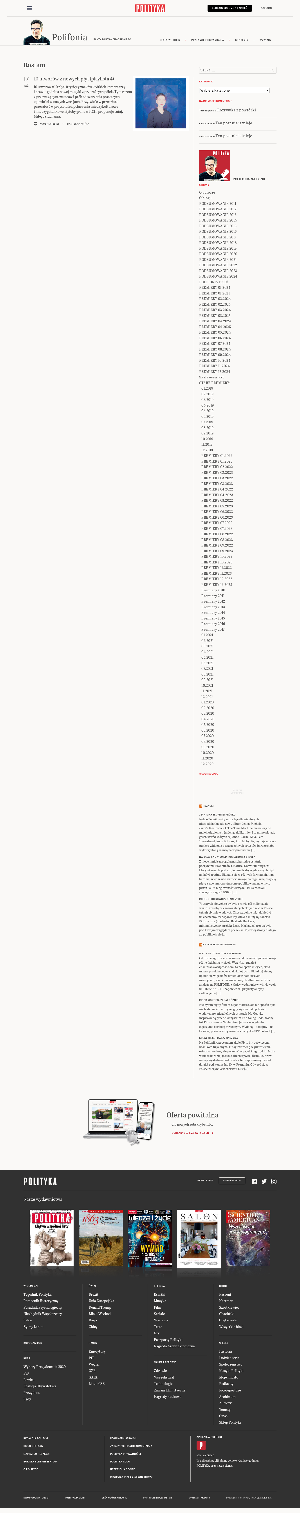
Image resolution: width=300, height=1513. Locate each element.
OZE (92, 1370)
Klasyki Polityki (231, 1370)
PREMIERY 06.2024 (215, 337)
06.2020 (207, 730)
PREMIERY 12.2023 (216, 584)
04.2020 (208, 718)
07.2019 (207, 421)
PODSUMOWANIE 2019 (218, 248)
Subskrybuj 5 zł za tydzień (190, 1132)
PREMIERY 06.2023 (217, 517)
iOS (199, 1455)
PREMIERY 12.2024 (214, 371)
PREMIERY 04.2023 (217, 494)
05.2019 (207, 410)
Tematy (225, 1409)
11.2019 (207, 444)
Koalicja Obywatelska (39, 1385)
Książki (159, 1294)
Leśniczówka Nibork (114, 1498)
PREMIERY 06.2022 (217, 511)
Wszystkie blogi (231, 1326)
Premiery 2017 (213, 629)
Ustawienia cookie (122, 1469)
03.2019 (207, 399)
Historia (225, 1351)
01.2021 (207, 634)
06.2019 (207, 416)
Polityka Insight (75, 1498)
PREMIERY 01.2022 (216, 455)
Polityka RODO (120, 1461)
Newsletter (205, 1180)
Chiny (93, 1326)
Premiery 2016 (213, 623)
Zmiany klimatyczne (169, 1390)
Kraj (26, 1358)
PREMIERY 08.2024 (215, 349)
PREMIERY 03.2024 (215, 309)
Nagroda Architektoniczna (174, 1345)
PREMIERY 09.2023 (217, 550)
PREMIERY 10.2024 (214, 360)
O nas (223, 1415)
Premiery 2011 (213, 595)
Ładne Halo (166, 1498)
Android (208, 1455)
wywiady (265, 40)
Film (157, 1307)
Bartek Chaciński (78, 123)
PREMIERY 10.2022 (216, 556)
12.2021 (207, 696)
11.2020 (207, 758)
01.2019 (207, 388)
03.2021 (207, 645)
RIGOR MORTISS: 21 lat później (219, 1000)
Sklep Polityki (230, 1422)
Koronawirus (32, 1343)
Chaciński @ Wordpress (219, 944)
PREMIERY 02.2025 (215, 304)
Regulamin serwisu (123, 1438)
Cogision (156, 1498)
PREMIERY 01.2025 (214, 293)
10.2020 (207, 752)
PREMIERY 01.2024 (214, 287)
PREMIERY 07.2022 (216, 522)
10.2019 (207, 438)
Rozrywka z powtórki (236, 110)
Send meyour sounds (237, 791)
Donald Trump (100, 1307)
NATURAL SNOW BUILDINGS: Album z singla (227, 856)
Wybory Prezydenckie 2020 (44, 1366)
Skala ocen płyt (211, 377)
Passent (225, 1294)
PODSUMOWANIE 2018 (218, 242)
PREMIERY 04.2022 (217, 489)
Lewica (28, 1379)
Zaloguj (266, 8)
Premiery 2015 (213, 618)
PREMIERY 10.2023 (216, 562)
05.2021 (207, 657)
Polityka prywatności (125, 1454)
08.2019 (207, 427)
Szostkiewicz (229, 1307)
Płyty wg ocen (170, 40)
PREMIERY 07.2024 (214, 343)
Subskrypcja (232, 1180)
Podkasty (226, 1383)
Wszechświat (164, 1377)
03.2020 (207, 713)
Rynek (93, 1343)
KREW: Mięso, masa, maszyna (218, 1038)
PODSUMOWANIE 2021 (218, 259)
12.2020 (207, 763)
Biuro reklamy (33, 1446)
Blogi (223, 1286)
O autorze (207, 192)
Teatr (158, 1326)
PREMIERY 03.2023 (217, 483)
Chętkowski (228, 1319)
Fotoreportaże (230, 1390)
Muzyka (160, 1300)
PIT (91, 1357)
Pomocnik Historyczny (40, 1300)
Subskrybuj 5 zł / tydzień (230, 8)
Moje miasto (228, 1377)
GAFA (93, 1377)
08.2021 (207, 674)
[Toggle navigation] (29, 8)
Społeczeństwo (230, 1364)
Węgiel (94, 1364)
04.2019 (207, 405)
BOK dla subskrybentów (40, 1461)
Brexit (93, 1294)
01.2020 (207, 702)
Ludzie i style (229, 1357)
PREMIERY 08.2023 (217, 539)
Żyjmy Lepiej (33, 1326)
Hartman (226, 1300)
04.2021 (207, 651)
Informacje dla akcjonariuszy (131, 1477)
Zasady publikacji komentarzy (131, 1446)
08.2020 (207, 741)
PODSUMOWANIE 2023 (218, 270)
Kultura (159, 1286)
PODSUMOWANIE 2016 (218, 231)
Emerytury (97, 1351)
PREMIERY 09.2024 (215, 354)
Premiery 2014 (213, 612)
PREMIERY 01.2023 (216, 461)
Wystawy (161, 1319)
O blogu (205, 197)
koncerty (241, 40)
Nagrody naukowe (167, 1396)
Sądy (27, 1398)
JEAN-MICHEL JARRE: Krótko (217, 814)
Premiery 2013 (213, 606)
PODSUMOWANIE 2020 (218, 253)
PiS (26, 1373)
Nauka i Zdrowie (165, 1362)
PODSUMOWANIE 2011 (217, 203)
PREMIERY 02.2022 (217, 466)
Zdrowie (160, 1370)
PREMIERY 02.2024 (215, 298)
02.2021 (207, 640)
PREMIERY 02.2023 (217, 472)
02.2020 (207, 707)
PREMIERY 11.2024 (214, 365)
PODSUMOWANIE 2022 (218, 264)
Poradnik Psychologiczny (42, 1307)
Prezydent (31, 1392)
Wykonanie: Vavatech (199, 1498)
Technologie (163, 1383)
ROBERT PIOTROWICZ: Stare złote (221, 899)
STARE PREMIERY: (214, 382)
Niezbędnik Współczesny (42, 1313)
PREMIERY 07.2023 (216, 528)
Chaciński (227, 1313)
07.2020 (207, 735)
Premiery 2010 (213, 589)
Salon (27, 1319)
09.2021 (207, 679)
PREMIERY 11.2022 (216, 567)
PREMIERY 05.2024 (215, 332)
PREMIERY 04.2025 (215, 326)
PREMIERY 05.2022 (217, 500)
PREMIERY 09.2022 (217, 545)
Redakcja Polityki (35, 1438)
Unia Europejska (101, 1300)
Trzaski (208, 806)
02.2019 (207, 393)
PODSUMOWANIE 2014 (218, 220)
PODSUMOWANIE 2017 (217, 237)
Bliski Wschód (100, 1313)
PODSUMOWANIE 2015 (218, 225)
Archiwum (227, 1396)
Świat (92, 1286)
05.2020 (207, 724)
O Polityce (30, 1469)
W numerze (30, 1286)
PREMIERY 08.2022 (217, 533)
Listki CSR (97, 1383)
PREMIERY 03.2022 (217, 477)
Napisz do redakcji (36, 1454)
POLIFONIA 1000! (213, 281)
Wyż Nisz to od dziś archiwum (220, 953)
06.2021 (207, 662)
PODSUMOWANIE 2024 (218, 276)
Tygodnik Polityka (37, 1294)
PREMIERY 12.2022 (216, 578)
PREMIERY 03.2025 (215, 315)
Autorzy (225, 1402)
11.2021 (207, 690)
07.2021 (207, 668)
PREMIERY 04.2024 (215, 320)
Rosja (93, 1319)
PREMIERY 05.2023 (217, 506)
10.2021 (207, 685)
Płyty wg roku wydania (207, 40)
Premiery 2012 (213, 601)
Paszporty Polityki (168, 1339)
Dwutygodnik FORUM (36, 1498)
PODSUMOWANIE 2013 (218, 214)
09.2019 (207, 433)
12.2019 (207, 449)
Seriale (159, 1313)
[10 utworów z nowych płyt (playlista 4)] (161, 103)
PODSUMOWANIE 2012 (218, 208)
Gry (157, 1332)
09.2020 (207, 746)
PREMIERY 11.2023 (216, 573)
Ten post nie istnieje (233, 122)
